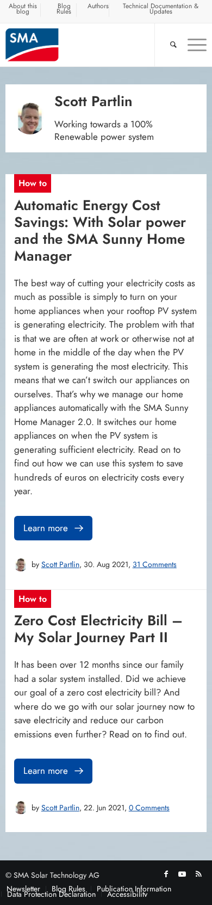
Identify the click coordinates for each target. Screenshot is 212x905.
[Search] (168, 44)
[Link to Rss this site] (198, 874)
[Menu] (192, 44)
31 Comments (155, 564)
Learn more (45, 527)
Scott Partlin (60, 564)
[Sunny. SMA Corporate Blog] (85, 44)
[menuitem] (23, 10)
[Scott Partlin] (20, 564)
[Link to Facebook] (166, 874)
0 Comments (149, 807)
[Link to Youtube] (182, 874)
